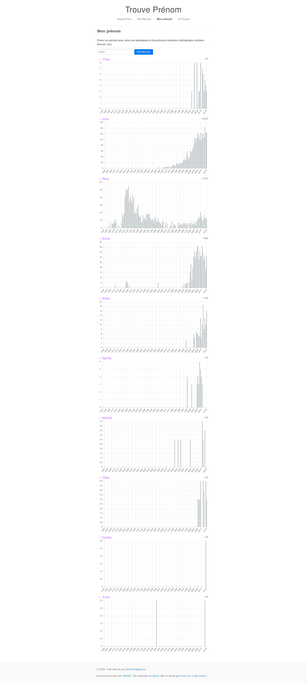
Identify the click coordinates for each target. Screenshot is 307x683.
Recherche (144, 19)
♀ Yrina (104, 59)
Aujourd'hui (124, 19)
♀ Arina (104, 298)
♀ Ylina (104, 477)
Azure (155, 676)
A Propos (184, 19)
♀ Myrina (105, 418)
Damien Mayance (135, 669)
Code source (199, 676)
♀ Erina (104, 238)
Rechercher (143, 51)
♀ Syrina (105, 358)
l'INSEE (126, 676)
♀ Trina (104, 597)
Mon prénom (164, 19)
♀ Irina (104, 119)
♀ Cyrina (105, 537)
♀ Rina (104, 179)
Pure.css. (185, 676)
